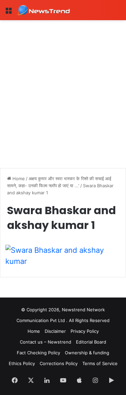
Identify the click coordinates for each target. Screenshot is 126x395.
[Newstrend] (44, 10)
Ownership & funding (87, 352)
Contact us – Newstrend (45, 342)
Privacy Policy (85, 331)
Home (18, 178)
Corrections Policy (59, 363)
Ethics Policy (22, 363)
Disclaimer (55, 331)
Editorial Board (91, 342)
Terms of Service (100, 363)
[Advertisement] (63, 87)
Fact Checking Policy (38, 352)
